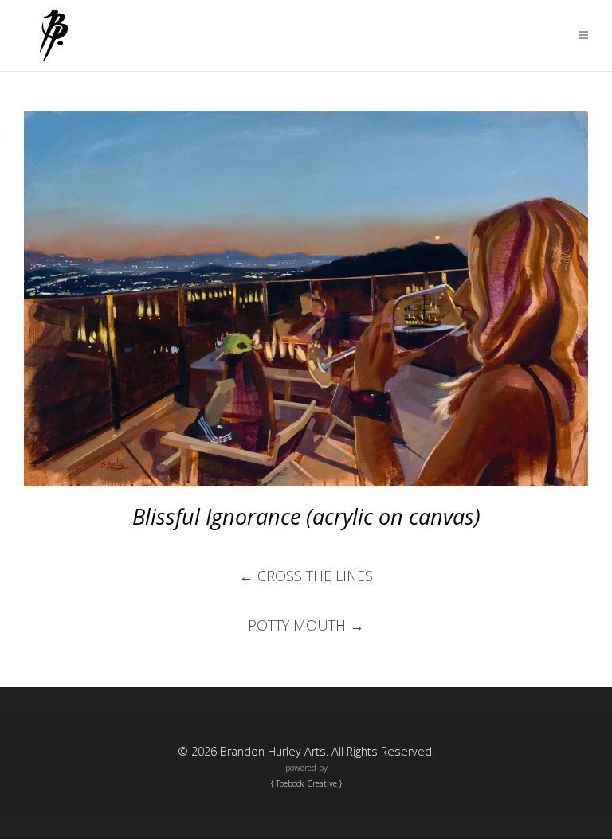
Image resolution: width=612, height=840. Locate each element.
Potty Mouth (306, 625)
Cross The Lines (306, 575)
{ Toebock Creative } (306, 783)
